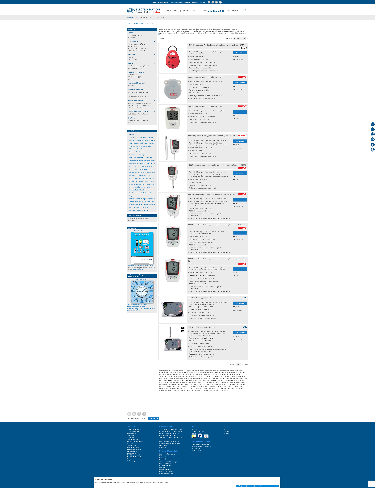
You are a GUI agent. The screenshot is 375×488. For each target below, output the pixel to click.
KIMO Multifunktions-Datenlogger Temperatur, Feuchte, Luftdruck (216, 225)
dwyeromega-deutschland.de (201, 446)
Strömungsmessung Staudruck (165, 459)
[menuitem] (132, 17)
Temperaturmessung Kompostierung (141, 202)
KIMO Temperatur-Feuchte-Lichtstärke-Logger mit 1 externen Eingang (217, 165)
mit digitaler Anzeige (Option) (139, 66)
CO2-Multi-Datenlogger (199, 298)
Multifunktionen (132, 451)
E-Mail (227, 11)
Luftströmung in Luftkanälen (138, 169)
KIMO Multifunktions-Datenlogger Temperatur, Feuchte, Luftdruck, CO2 (216, 260)
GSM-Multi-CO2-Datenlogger (202, 327)
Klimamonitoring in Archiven (138, 207)
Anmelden (234, 11)
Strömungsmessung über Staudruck (141, 137)
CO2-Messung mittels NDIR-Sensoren (141, 143)
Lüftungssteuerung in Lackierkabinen (141, 181)
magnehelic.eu (196, 450)
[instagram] (209, 2)
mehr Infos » (163, 447)
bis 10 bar (133, 86)
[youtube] (216, 2)
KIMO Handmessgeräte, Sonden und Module (192, 2)
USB (131, 79)
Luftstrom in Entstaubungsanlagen (140, 166)
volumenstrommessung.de (200, 444)
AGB (225, 429)
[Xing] (220, 2)
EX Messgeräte (132, 453)
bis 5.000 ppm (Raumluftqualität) (140, 114)
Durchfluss (130, 435)
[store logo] (143, 10)
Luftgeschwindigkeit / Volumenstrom (134, 432)
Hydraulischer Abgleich (137, 152)
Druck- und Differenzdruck (135, 429)
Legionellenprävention (136, 196)
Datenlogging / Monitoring (139, 50)
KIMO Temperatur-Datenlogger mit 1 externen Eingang (211, 136)
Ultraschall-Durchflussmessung (139, 149)
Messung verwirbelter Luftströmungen (142, 140)
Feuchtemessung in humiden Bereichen (142, 205)
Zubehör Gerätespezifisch (135, 457)
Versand (194, 429)
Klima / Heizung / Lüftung (138, 44)
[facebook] (212, 2)
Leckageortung (132, 445)
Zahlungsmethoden (198, 431)
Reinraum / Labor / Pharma (139, 48)
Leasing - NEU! (196, 433)
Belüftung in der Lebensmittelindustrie (142, 172)
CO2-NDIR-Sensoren (165, 464)
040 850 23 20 (216, 10)
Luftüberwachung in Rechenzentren (141, 193)
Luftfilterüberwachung (136, 155)
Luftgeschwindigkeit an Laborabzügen (141, 178)
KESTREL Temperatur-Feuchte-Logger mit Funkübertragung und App (216, 45)
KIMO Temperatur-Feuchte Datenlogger (205, 77)
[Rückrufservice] (372, 129)
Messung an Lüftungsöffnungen (139, 175)
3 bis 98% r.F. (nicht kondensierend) (141, 103)
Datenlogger (134, 59)
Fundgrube (130, 459)
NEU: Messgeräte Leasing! (160, 2)
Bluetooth (133, 75)
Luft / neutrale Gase (136, 35)
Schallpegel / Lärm (133, 447)
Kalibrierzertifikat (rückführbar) (140, 121)
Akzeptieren (242, 486)
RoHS (131, 123)
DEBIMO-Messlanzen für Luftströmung (142, 163)
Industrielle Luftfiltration (137, 190)
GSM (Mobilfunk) (135, 77)
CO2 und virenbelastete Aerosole (140, 146)
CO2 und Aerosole (165, 466)
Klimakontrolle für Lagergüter (139, 210)
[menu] (187, 17)
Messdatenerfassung (134, 449)
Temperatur (131, 437)
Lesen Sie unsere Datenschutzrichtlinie (267, 486)
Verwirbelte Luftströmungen (168, 462)
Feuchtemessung (138, 23)
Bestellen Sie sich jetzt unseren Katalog (141, 266)
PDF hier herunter (138, 270)
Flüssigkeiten (134, 37)
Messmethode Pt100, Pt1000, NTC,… (141, 96)
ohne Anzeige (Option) (137, 68)
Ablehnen (251, 486)
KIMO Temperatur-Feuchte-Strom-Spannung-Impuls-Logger (213, 194)
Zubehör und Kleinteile (134, 455)
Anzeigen (133, 57)
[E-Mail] (372, 149)
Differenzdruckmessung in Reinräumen (142, 199)
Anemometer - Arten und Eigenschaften (142, 161)
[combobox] (181, 10)
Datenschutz (228, 431)
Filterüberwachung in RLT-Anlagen (140, 187)
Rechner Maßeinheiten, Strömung (140, 158)
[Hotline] (372, 124)
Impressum (227, 433)
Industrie (133, 46)
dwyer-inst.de (196, 448)
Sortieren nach (227, 38)
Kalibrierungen (132, 461)
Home (129, 23)
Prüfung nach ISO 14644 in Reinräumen (142, 184)
